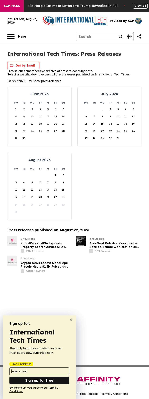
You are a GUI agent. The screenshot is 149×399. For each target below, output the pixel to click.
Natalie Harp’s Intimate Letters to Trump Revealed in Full (69, 6)
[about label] (22, 251)
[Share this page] (139, 36)
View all (140, 5)
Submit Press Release (83, 394)
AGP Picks (12, 6)
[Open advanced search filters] (129, 36)
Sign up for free (39, 380)
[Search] (120, 36)
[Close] (71, 320)
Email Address (21, 364)
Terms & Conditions (114, 394)
